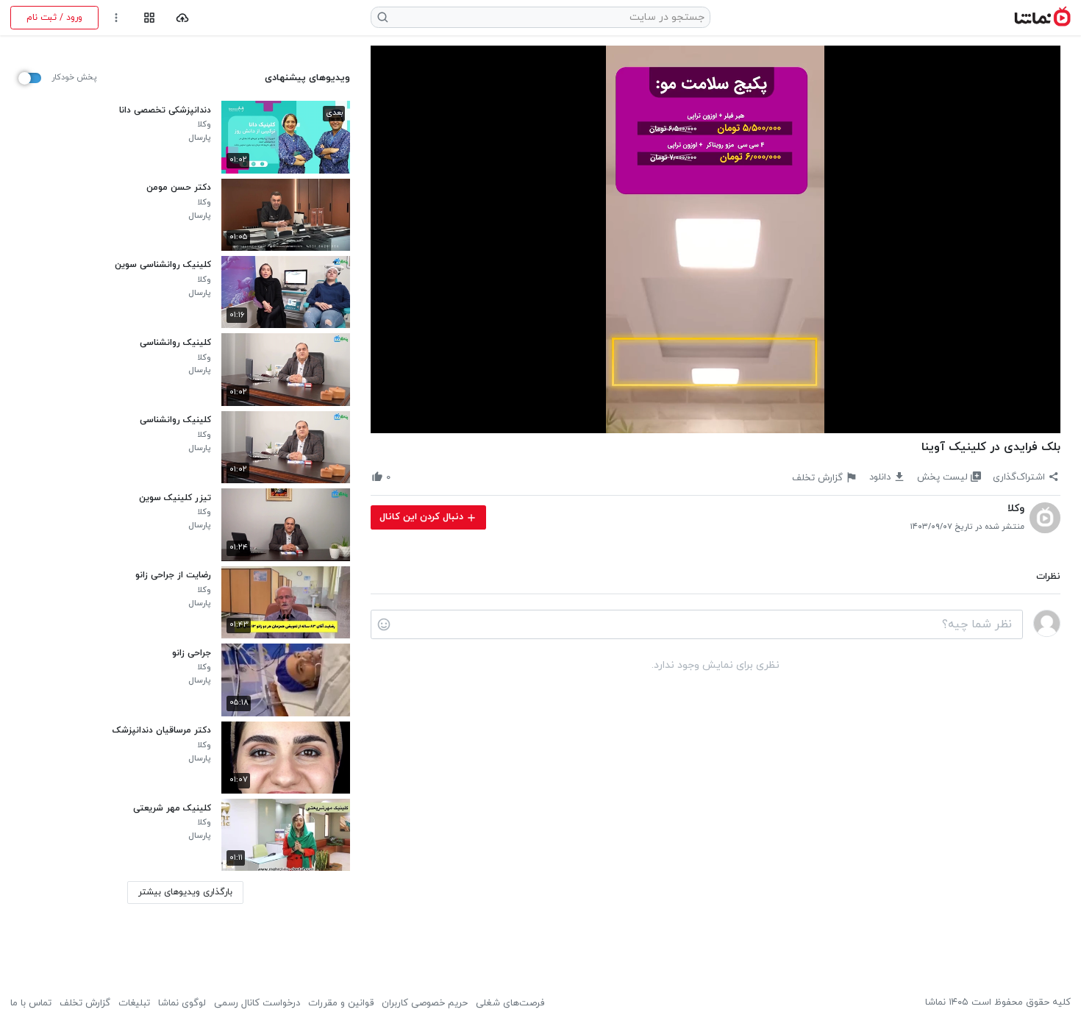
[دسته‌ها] (149, 18)
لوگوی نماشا (182, 1003)
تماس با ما (30, 1003)
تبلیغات (134, 1003)
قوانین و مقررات (341, 1003)
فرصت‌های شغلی (510, 1003)
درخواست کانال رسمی (257, 1003)
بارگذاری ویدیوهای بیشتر (185, 892)
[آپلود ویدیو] (183, 18)
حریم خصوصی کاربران (425, 1003)
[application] (715, 240)
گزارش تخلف (85, 1003)
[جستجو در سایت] (383, 17)
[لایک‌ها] (402, 477)
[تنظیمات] (116, 18)
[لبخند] (384, 624)
